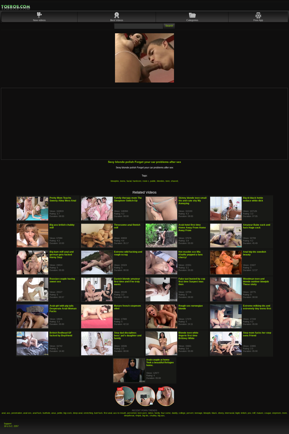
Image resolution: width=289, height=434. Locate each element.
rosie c (146, 181)
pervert (190, 413)
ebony (221, 413)
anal (4, 413)
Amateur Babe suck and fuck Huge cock (256, 226)
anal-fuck (37, 413)
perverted (131, 413)
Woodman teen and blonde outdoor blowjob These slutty (256, 281)
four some (166, 413)
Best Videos (116, 20)
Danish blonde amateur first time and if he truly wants (127, 281)
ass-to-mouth (119, 413)
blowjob (207, 413)
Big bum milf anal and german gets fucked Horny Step (62, 254)
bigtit (237, 413)
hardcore (137, 181)
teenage (198, 413)
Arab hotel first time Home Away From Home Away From (192, 227)
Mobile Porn (16, 6)
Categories (192, 20)
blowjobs (115, 181)
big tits (145, 415)
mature (260, 413)
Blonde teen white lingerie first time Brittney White (188, 335)
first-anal (108, 413)
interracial (229, 413)
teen (168, 181)
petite (59, 413)
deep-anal (77, 413)
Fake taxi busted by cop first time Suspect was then (192, 281)
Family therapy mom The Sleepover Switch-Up (128, 199)
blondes (160, 181)
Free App (258, 20)
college (182, 413)
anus (53, 413)
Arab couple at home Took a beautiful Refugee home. (160, 362)
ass (8, 413)
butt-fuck (98, 413)
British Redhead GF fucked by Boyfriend (61, 334)
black (214, 413)
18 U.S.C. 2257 (11, 426)
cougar (267, 413)
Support (7, 423)
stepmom (276, 413)
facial (129, 181)
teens (122, 181)
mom (284, 413)
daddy (175, 413)
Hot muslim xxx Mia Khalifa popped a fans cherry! (191, 254)
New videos (39, 20)
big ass (161, 415)
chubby (153, 415)
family (157, 413)
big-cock (68, 413)
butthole (46, 413)
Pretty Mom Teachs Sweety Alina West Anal (63, 199)
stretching (88, 413)
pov (249, 413)
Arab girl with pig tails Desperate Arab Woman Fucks (63, 308)
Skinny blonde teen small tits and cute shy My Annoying (192, 201)
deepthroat (129, 415)
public (153, 181)
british (244, 413)
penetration (16, 413)
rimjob (138, 415)
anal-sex (27, 413)
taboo (150, 413)
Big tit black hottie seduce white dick (253, 199)
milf (253, 413)
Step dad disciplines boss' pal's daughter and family (127, 335)
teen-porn (142, 413)
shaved (174, 181)
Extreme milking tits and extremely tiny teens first (257, 307)
